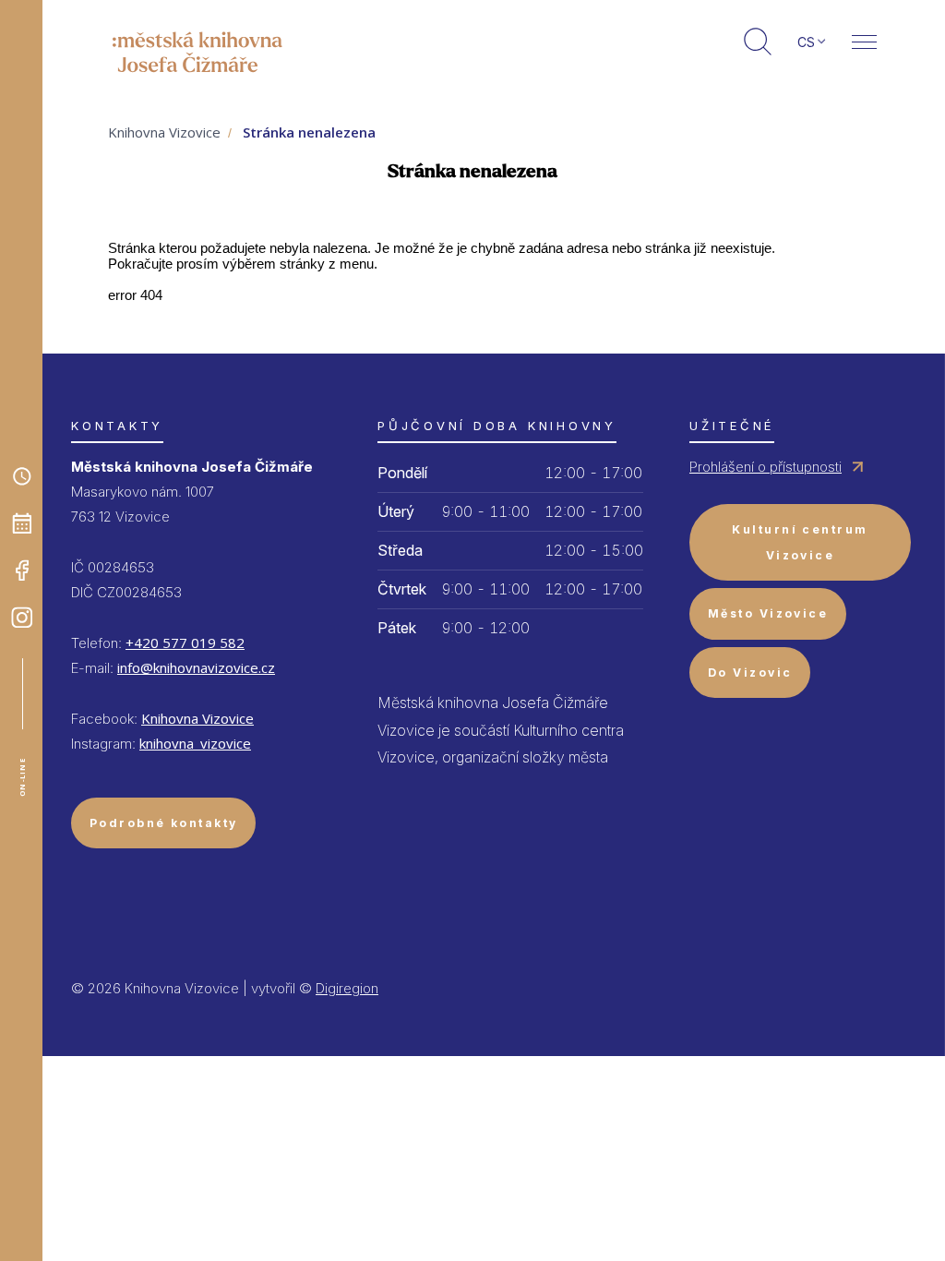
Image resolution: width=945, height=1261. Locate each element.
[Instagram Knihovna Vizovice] (22, 618)
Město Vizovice (768, 613)
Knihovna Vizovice (164, 132)
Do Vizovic (750, 672)
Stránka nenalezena (309, 132)
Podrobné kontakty (163, 823)
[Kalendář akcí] (22, 523)
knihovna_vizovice (195, 743)
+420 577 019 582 (185, 642)
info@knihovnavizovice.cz (196, 667)
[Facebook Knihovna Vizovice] (22, 570)
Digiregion (347, 988)
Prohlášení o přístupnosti (765, 466)
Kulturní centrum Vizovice (799, 541)
